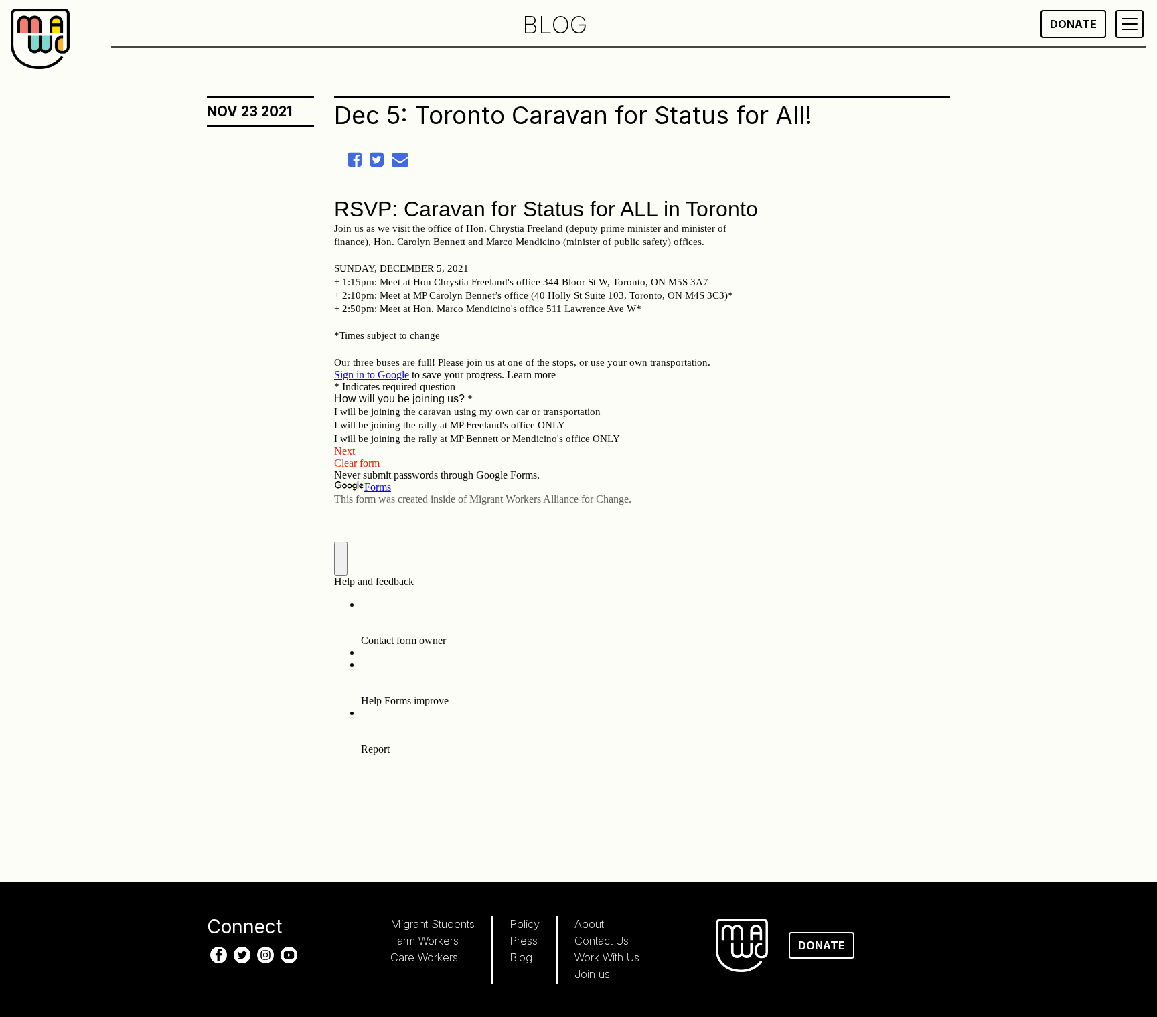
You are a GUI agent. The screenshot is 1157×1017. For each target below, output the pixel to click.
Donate (1073, 24)
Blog (521, 957)
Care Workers (424, 957)
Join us (592, 974)
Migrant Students (432, 924)
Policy (525, 924)
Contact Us (601, 940)
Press (524, 940)
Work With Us (606, 957)
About (589, 924)
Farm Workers (424, 940)
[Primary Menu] (1129, 24)
